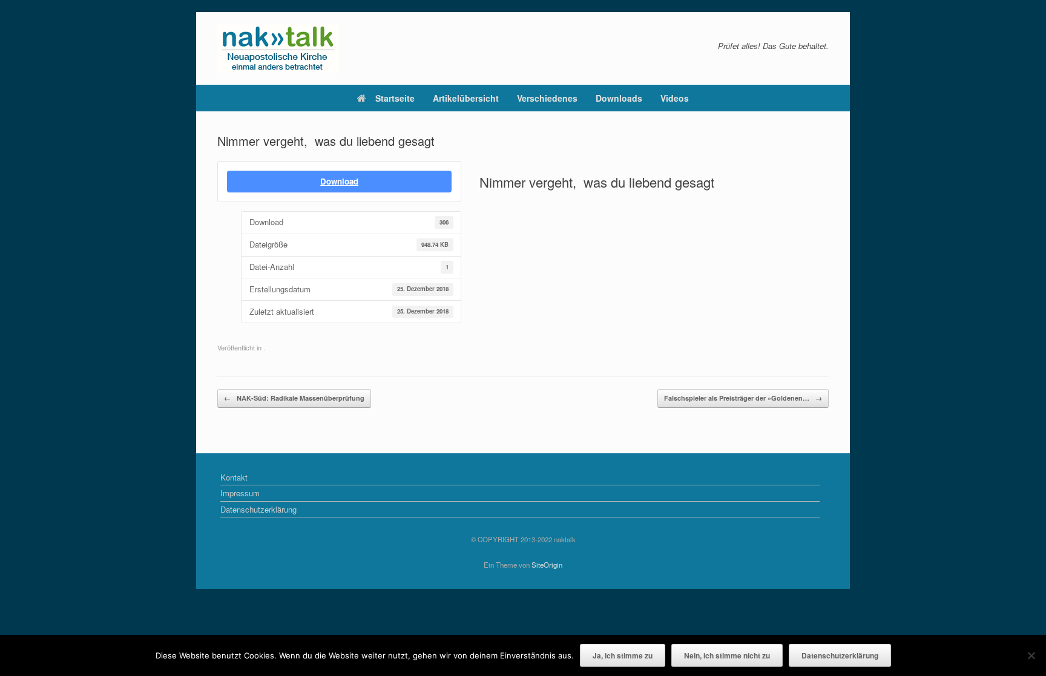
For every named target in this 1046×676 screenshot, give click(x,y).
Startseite (395, 98)
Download (339, 181)
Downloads (619, 98)
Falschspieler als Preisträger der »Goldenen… (743, 397)
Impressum (240, 493)
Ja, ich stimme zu (623, 655)
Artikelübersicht (466, 98)
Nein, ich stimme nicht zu (727, 655)
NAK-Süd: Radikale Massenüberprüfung (294, 397)
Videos (674, 98)
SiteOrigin (546, 564)
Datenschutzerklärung (258, 509)
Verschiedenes (547, 98)
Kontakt (234, 477)
